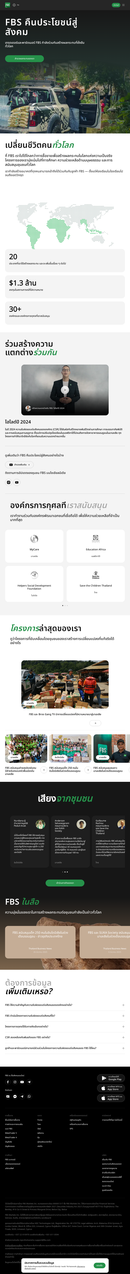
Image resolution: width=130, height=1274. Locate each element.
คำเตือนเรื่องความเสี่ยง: (14, 1245)
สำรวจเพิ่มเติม (20, 464)
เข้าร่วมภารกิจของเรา (65, 883)
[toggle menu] (123, 5)
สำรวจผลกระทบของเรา (24, 58)
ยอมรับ (99, 1265)
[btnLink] (95, 723)
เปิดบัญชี (116, 5)
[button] (65, 1005)
